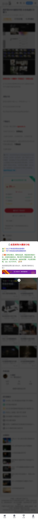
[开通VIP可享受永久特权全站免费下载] (19, 271)
